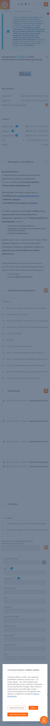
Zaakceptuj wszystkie (17, 714)
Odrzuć (33, 708)
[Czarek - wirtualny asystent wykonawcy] (44, 720)
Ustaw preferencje (16, 708)
